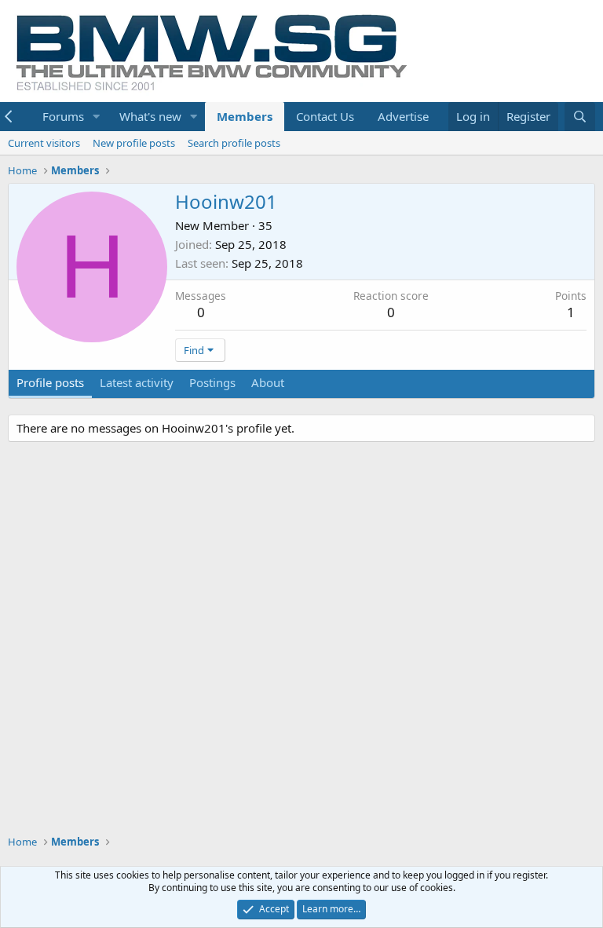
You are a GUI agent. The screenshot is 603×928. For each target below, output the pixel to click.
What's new (150, 116)
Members (244, 116)
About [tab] (267, 382)
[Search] (580, 116)
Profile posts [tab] (50, 382)
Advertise (403, 116)
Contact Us (325, 116)
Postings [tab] (212, 382)
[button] (97, 116)
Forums (63, 116)
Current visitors (44, 143)
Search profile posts (234, 143)
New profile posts (134, 143)
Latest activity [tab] (137, 382)
